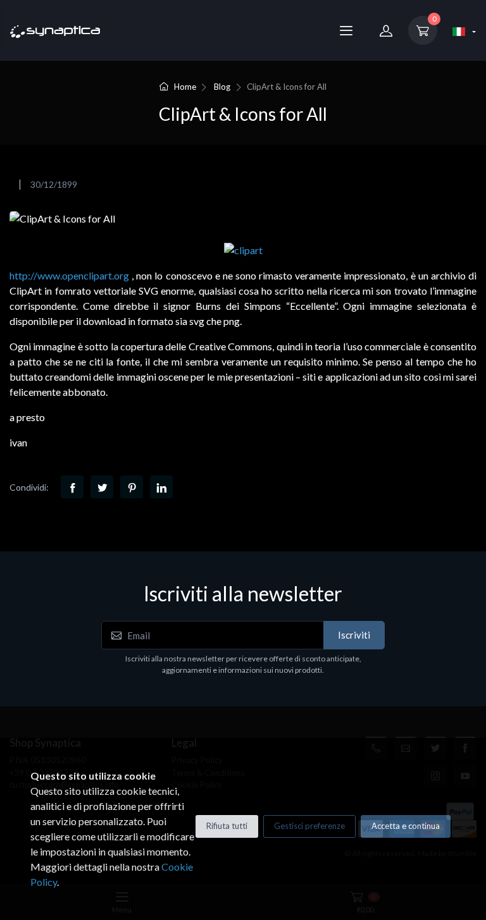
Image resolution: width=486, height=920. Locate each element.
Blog (222, 87)
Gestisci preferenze (309, 826)
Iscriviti (354, 635)
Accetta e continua (405, 826)
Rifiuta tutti (226, 826)
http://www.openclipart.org (69, 275)
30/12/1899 (53, 184)
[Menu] (346, 30)
